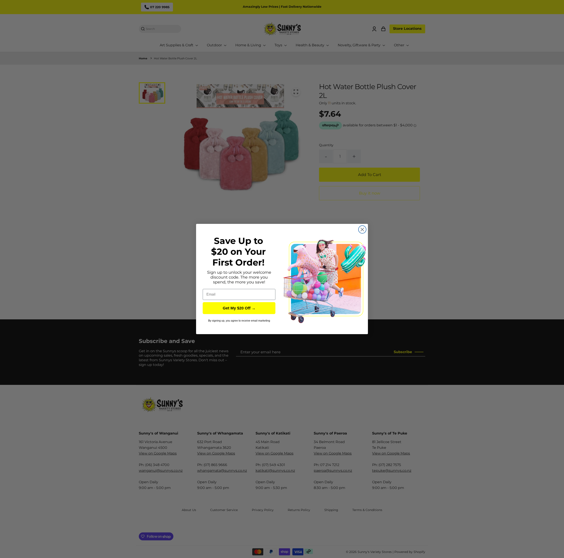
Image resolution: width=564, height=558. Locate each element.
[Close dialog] (362, 229)
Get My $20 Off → (239, 308)
